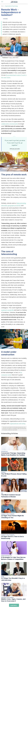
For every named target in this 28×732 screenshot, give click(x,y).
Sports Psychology (6, 555)
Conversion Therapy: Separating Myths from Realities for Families (13, 454)
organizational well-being (17, 423)
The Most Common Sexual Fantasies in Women (10, 496)
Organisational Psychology (11, 6)
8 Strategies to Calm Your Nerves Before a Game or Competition (13, 558)
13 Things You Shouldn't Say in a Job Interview (13, 579)
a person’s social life (7, 310)
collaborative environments (9, 124)
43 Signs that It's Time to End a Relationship (12, 537)
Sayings (3, 472)
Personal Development (7, 597)
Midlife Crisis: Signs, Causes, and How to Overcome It (13, 600)
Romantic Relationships (7, 514)
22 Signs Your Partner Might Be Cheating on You (12, 516)
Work (2, 6)
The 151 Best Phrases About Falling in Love (14, 475)
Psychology (4, 451)
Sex (2, 493)
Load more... (14, 605)
